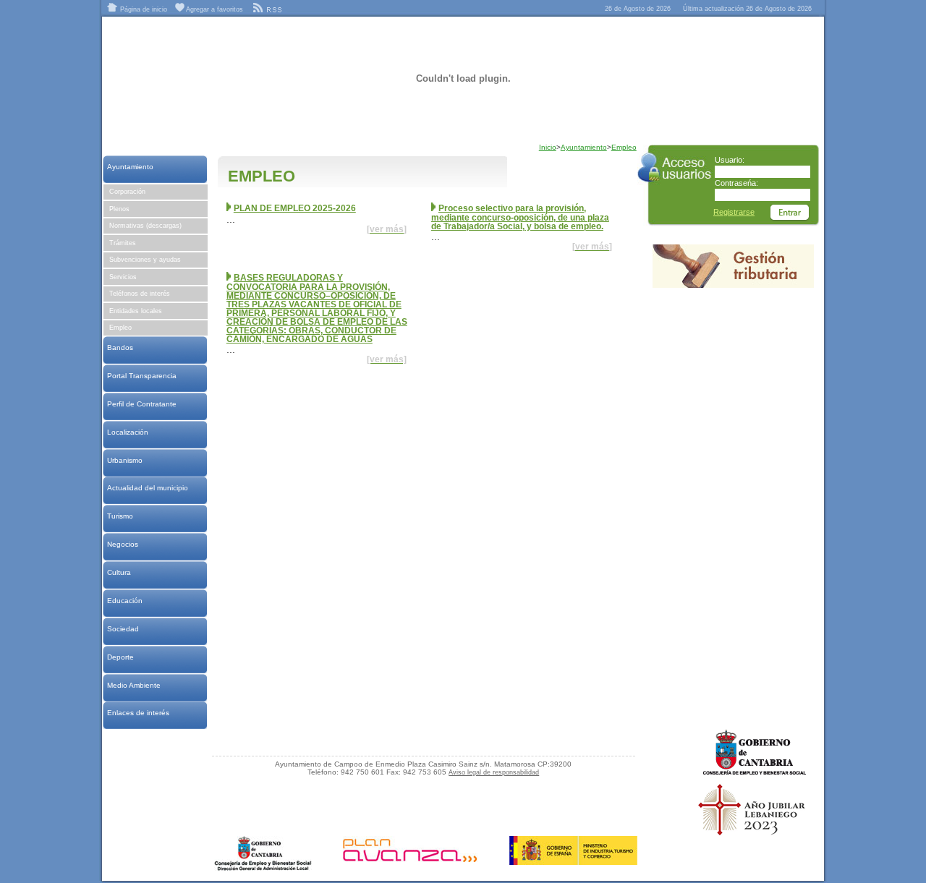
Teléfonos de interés (139, 293)
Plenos (119, 209)
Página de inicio (142, 9)
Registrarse (734, 212)
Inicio (547, 147)
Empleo (120, 327)
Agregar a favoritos (213, 9)
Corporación (127, 191)
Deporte (120, 657)
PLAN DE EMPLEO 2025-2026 (295, 208)
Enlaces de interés (138, 713)
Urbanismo (124, 460)
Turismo (119, 516)
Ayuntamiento (130, 167)
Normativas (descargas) (145, 225)
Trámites (122, 243)
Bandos (119, 347)
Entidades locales (135, 311)
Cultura (118, 572)
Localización (127, 432)
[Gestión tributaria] (733, 285)
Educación (124, 601)
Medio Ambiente (133, 685)
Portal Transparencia (141, 376)
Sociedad (122, 629)
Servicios (123, 277)
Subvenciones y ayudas (145, 259)
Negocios (122, 544)
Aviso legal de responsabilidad (494, 772)
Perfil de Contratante (141, 404)
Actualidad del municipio (147, 488)
